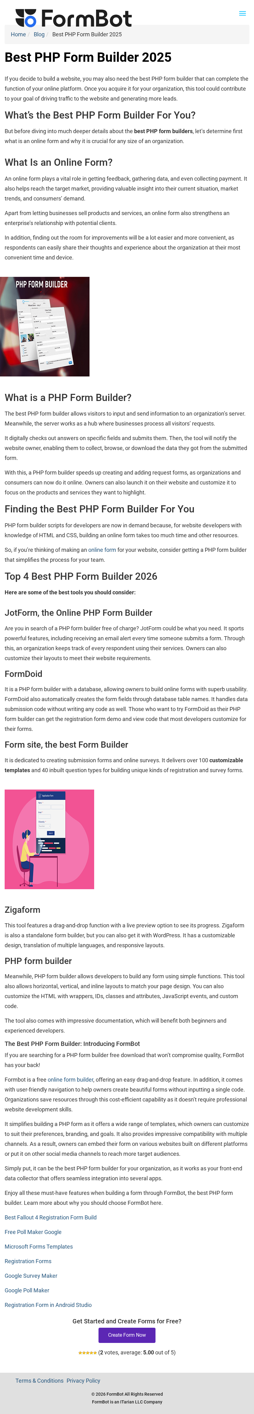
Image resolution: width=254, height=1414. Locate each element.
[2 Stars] (84, 1353)
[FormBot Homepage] (74, 8)
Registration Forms (28, 1261)
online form (102, 550)
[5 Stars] (95, 1353)
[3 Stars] (88, 1353)
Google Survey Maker (31, 1275)
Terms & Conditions (39, 1380)
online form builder (70, 1079)
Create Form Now (127, 1335)
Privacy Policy (83, 1380)
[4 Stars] (91, 1353)
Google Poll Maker (27, 1290)
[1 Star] (80, 1353)
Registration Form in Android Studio (48, 1305)
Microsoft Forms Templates (39, 1246)
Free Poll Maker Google (33, 1232)
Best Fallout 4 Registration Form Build (51, 1217)
